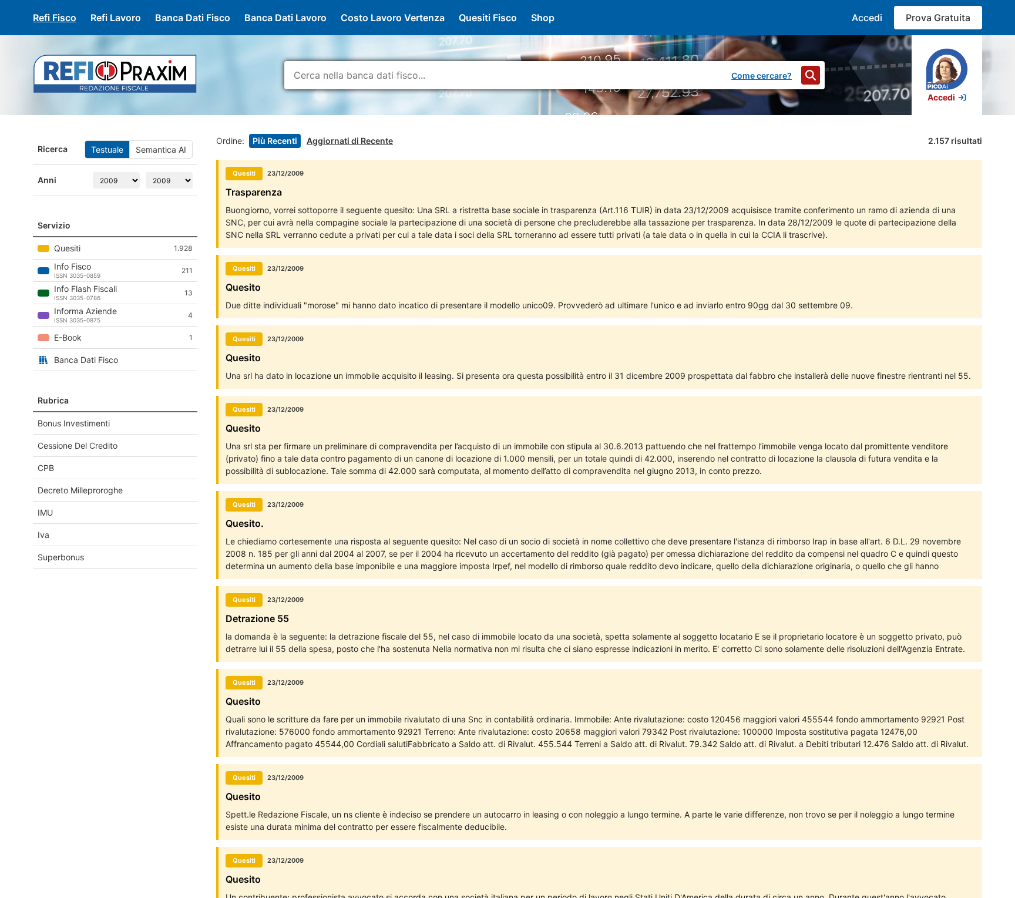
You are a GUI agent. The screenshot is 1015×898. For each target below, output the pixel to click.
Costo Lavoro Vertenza (393, 17)
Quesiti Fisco (488, 17)
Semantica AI (161, 149)
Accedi (867, 17)
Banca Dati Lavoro (285, 17)
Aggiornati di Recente (350, 141)
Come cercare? (761, 75)
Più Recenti (275, 141)
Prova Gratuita (938, 17)
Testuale (107, 149)
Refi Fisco (54, 17)
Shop (542, 17)
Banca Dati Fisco (192, 17)
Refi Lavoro (115, 17)
